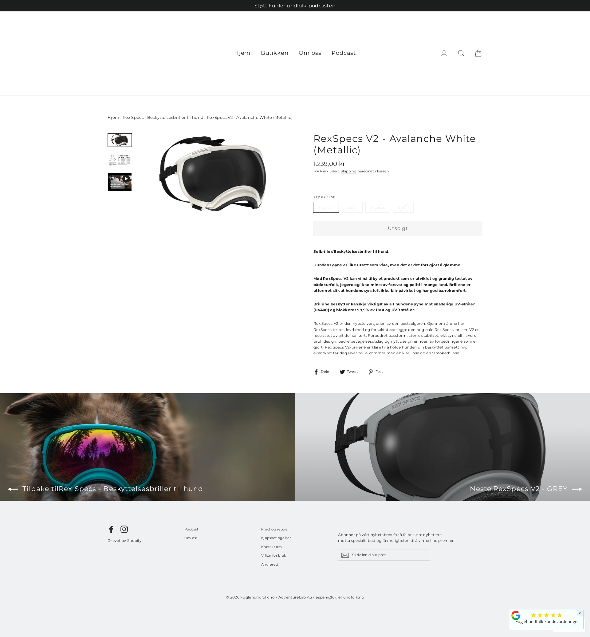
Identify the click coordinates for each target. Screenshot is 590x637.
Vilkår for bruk (273, 555)
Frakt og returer (275, 529)
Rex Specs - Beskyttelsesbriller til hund (163, 117)
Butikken (275, 53)
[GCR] (515, 615)
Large (352, 207)
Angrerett (269, 564)
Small (403, 207)
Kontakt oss (271, 547)
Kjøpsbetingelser (276, 538)
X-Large (377, 207)
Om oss (310, 53)
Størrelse (324, 197)
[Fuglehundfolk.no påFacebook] (111, 529)
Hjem (242, 53)
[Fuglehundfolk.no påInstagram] (124, 529)
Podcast (344, 53)
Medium (326, 207)
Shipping (348, 171)
